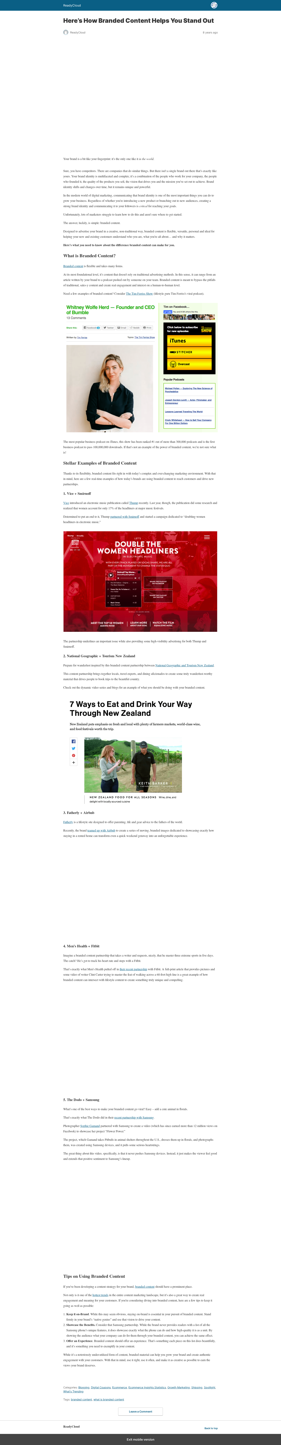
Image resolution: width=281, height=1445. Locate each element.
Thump (133, 503)
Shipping (196, 1387)
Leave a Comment (140, 1411)
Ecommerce (119, 1387)
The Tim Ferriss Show (139, 293)
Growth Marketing (178, 1387)
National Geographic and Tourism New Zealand (184, 665)
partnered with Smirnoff (124, 516)
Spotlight (209, 1387)
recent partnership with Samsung (134, 1117)
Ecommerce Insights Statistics (147, 1387)
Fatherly (68, 822)
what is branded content (108, 1399)
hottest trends (100, 1295)
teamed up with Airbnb (101, 830)
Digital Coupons (101, 1387)
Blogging (83, 1387)
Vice (66, 503)
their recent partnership (133, 969)
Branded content (73, 266)
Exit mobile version (140, 1439)
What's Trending (73, 1391)
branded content (144, 1286)
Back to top (211, 1428)
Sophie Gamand (90, 1126)
